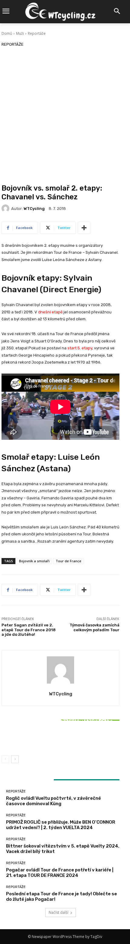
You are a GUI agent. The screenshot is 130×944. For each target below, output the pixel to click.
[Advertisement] (65, 116)
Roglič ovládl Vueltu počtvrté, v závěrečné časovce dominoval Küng (53, 800)
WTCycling (34, 209)
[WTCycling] (6, 208)
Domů (7, 33)
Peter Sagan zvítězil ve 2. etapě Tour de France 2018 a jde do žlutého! (29, 630)
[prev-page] (5, 759)
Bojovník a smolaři (34, 561)
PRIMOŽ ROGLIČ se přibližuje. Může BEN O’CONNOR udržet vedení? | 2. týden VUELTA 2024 (60, 824)
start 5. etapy (79, 348)
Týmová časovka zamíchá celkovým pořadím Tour (94, 627)
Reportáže (37, 33)
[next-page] (15, 759)
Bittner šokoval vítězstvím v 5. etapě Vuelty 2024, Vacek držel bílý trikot (60, 737)
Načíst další (58, 912)
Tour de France (68, 561)
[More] (84, 228)
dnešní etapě (50, 312)
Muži (20, 33)
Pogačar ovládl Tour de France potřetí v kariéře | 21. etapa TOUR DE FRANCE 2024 (59, 872)
